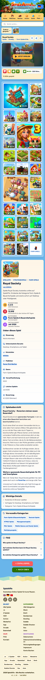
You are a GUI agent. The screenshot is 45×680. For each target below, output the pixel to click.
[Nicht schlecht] (9, 71)
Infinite (6, 356)
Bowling (26, 619)
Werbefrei (7, 622)
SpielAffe (7, 280)
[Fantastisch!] (13, 71)
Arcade (6, 628)
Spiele (4, 39)
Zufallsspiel (23, 563)
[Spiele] (40, 6)
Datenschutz (28, 637)
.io (4, 610)
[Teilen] (36, 38)
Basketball (7, 631)
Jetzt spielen (24, 56)
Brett (25, 613)
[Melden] (41, 38)
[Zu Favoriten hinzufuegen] (32, 38)
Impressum (27, 648)
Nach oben (23, 570)
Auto (25, 631)
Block (25, 610)
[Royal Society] (16, 30)
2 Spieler (6, 613)
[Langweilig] (5, 71)
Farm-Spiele (34, 280)
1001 (5, 616)
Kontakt (6, 640)
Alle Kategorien (29, 607)
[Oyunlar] (11, 595)
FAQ (5, 637)
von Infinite (7, 287)
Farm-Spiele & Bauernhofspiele (23, 39)
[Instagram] (10, 599)
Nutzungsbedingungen (31, 645)
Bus (24, 628)
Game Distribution (10, 364)
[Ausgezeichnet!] (18, 71)
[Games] (4, 595)
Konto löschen (28, 651)
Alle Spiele (7, 607)
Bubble (25, 622)
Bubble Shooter (29, 625)
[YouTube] (15, 599)
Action (5, 619)
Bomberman (27, 616)
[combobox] (24, 24)
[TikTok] (5, 599)
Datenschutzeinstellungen (32, 641)
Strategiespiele (11, 39)
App (4, 625)
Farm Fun (21, 480)
